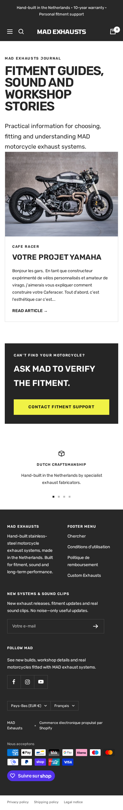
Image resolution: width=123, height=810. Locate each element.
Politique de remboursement (82, 561)
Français (61, 706)
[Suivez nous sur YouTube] (40, 681)
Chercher (76, 536)
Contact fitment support (61, 406)
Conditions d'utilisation (88, 546)
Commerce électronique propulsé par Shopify (71, 725)
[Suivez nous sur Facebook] (14, 681)
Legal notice (73, 802)
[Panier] (113, 31)
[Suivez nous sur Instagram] (27, 681)
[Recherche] (21, 31)
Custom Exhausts (84, 575)
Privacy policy (18, 802)
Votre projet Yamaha (57, 257)
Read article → (30, 310)
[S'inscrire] (95, 626)
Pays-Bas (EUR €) (26, 706)
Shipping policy (46, 802)
